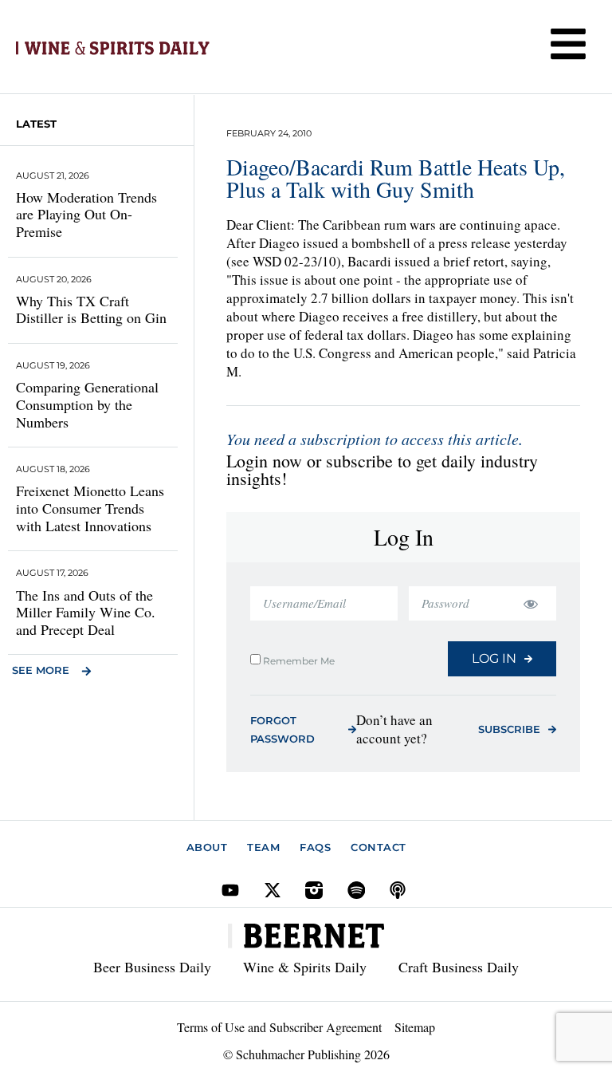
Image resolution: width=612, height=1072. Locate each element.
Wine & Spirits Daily (305, 966)
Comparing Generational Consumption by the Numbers (87, 404)
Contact (378, 847)
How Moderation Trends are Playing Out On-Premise (86, 214)
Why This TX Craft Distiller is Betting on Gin (91, 309)
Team (263, 847)
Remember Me (298, 660)
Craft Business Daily (458, 966)
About (207, 847)
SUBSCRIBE (509, 729)
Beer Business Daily (152, 966)
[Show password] (530, 603)
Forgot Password (282, 729)
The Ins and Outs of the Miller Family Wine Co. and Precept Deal (85, 612)
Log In (494, 658)
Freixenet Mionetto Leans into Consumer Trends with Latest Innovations (90, 507)
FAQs (315, 847)
